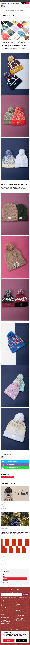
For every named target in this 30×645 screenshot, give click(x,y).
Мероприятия (6, 580)
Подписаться (25, 594)
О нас (2, 604)
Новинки (5, 578)
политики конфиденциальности (20, 597)
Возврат (3, 614)
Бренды (18, 604)
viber (10, 464)
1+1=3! (2, 504)
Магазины (3, 602)
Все (4, 574)
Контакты (3, 616)
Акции (4, 576)
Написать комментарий (7, 476)
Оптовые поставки (5, 605)
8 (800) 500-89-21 (5, 3)
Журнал (18, 602)
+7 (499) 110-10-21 (20, 615)
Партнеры (18, 605)
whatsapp (11, 467)
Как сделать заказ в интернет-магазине (5, 618)
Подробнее (10, 506)
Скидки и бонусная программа (5, 625)
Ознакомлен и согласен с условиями (14, 597)
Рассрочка (3, 607)
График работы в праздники (9, 530)
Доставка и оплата (5, 613)
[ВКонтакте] (2, 457)
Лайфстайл (5, 582)
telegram (11, 461)
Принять (9, 640)
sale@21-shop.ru (19, 618)
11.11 (2, 557)
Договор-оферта (5, 623)
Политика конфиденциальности (6, 621)
